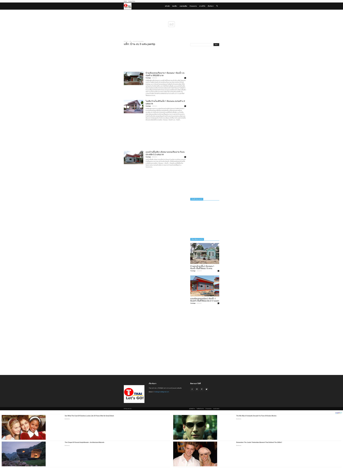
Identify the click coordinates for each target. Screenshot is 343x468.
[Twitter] (206, 389)
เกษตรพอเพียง (183, 6)
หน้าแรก (126, 41)
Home (125, 1)
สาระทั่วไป (202, 6)
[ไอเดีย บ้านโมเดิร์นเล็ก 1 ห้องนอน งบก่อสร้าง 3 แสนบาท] (133, 106)
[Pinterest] (201, 389)
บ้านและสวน (193, 6)
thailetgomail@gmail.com (161, 392)
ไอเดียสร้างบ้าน (200, 408)
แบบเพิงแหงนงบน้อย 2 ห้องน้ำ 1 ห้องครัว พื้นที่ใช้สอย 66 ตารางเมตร (204, 300)
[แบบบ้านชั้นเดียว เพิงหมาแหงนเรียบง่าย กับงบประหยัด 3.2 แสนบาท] (133, 157)
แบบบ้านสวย (216, 408)
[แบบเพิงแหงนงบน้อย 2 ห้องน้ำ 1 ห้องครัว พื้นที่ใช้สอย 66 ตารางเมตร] (204, 285)
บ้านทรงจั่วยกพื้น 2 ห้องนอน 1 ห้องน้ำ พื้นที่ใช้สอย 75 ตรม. (202, 267)
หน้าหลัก (167, 6)
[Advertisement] (155, 59)
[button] (217, 6)
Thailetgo (148, 78)
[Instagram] (197, 389)
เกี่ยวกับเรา (211, 6)
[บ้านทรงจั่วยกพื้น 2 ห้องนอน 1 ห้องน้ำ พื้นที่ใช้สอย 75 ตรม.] (204, 253)
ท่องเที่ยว (174, 6)
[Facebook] (192, 389)
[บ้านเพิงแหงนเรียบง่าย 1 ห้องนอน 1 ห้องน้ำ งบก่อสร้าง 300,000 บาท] (133, 78)
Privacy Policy (131, 1)
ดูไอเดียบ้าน (192, 408)
